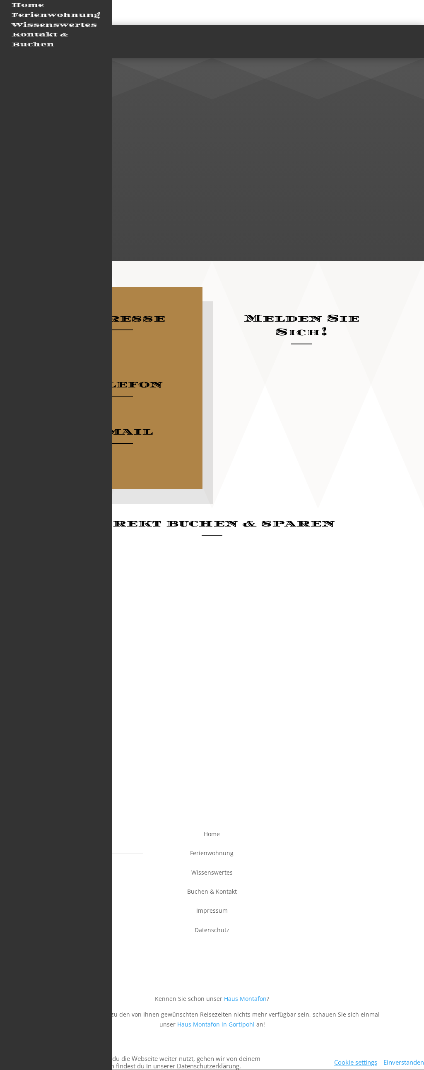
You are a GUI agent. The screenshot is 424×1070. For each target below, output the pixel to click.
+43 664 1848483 (122, 411)
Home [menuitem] (27, 5)
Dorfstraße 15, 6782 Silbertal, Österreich (122, 344)
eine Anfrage (341, 571)
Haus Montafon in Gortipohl (216, 1024)
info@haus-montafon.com (122, 458)
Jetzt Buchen (368, 41)
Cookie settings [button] (355, 1062)
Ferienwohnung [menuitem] (55, 15)
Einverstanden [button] (403, 1062)
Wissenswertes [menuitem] (54, 25)
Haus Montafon (245, 999)
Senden (357, 487)
